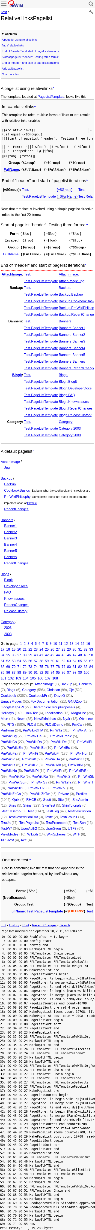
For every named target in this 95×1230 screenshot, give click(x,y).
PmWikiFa (8, 753)
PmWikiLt (8, 765)
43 (52, 655)
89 (25, 672)
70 (13, 667)
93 (47, 672)
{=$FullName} (67, 196)
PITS (10, 724)
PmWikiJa (52, 759)
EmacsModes (11, 701)
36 (13, 655)
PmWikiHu (78, 753)
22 (30, 649)
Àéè (24, 840)
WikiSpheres (56, 834)
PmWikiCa (33, 736)
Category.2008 (70, 435)
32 (85, 649)
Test (4, 12)
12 (66, 644)
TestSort (79, 823)
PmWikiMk (53, 765)
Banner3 (10, 538)
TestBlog (52, 811)
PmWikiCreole (61, 736)
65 (80, 661)
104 (25, 678)
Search (64, 925)
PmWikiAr (80, 730)
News (21, 719)
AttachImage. (69, 274)
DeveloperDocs (16, 586)
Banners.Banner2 (72, 335)
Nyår (66, 719)
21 (25, 649)
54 (19, 661)
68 (2, 667)
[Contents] (53, 89)
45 (63, 655)
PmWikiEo (37, 748)
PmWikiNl (75, 765)
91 (36, 672)
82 (80, 667)
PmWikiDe (58, 742)
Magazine (78, 713)
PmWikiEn (15, 748)
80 (69, 667)
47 (74, 655)
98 (74, 672)
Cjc (71, 690)
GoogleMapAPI (12, 707)
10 (55, 644)
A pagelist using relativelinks (19, 39)
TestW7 (6, 828)
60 (52, 661)
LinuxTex (31, 713)
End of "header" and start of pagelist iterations (30, 51)
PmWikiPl (31, 771)
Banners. (65, 321)
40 (36, 655)
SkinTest (48, 805)
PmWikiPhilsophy (17, 497)
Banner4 (10, 544)
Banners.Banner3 (72, 341)
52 (8, 661)
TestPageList (29, 823)
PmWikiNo (9, 771)
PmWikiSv (39, 782)
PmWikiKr (76, 759)
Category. (66, 422)
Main (4, 719)
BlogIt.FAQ (67, 395)
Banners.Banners (72, 361)
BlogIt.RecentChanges (76, 408)
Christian (53, 690)
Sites (12, 805)
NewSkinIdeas (45, 719)
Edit (3, 925)
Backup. (65, 288)
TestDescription (79, 811)
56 (30, 661)
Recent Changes (44, 925)
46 (69, 655)
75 (41, 667)
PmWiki (32, 503)
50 (91, 655)
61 (58, 661)
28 (63, 649)
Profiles (81, 794)
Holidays (7, 713)
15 (82, 644)
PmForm (7, 730)
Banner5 (10, 551)
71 (19, 667)
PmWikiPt (54, 771)
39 (30, 655)
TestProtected (56, 823)
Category (8, 622)
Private (63, 794)
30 (74, 649)
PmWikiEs (62, 748)
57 (36, 661)
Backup (6, 478)
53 (13, 661)
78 (58, 667)
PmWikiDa (34, 742)
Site (61, 800)
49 (85, 655)
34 (2, 655)
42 (47, 655)
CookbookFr (38, 696)
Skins (27, 805)
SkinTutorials (71, 805)
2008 (8, 634)
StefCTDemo (11, 811)
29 (69, 649)
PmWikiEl (84, 742)
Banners (7, 520)
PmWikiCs (9, 742)
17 (2, 649)
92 (41, 672)
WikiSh (32, 834)
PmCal (77, 724)
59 (47, 661)
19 (13, 649)
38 (25, 655)
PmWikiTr (14, 788)
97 (69, 672)
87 (13, 672)
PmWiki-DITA (33, 730)
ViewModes (9, 834)
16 (88, 644)
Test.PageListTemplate (39, 196)
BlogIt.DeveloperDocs (75, 388)
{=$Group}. (65, 190)
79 (63, 667)
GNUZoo (75, 701)
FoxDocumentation (45, 701)
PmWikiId (8, 759)
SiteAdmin (80, 800)
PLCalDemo (54, 724)
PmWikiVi (58, 788)
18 (8, 649)
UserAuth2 (29, 828)
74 (36, 667)
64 (74, 661)
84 (91, 667)
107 (47, 678)
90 (30, 672)
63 (69, 661)
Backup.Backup (71, 294)
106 (40, 678)
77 (52, 667)
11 (60, 644)
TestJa (6, 823)
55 (25, 661)
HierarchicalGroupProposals (54, 707)
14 (77, 644)
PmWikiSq (16, 782)
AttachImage (12, 274)
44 (58, 655)
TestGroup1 (68, 817)
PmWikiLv (30, 765)
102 (11, 678)
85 (2, 672)
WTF (76, 834)
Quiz (15, 800)
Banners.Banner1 (72, 328)
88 (19, 672)
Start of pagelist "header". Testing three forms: (30, 57)
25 (47, 649)
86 (8, 672)
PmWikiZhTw (40, 794)
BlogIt (17, 375)
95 (58, 672)
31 (80, 649)
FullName (11, 169)
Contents (11, 34)
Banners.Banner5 (72, 355)
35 (8, 655)
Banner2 (10, 532)
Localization (53, 713)
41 (41, 655)
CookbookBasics (17, 490)
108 (55, 678)
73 (30, 667)
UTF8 (72, 828)
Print (25, 925)
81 (74, 667)
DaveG (59, 696)
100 (86, 672)
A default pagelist (12, 68)
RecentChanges (16, 509)
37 (19, 655)
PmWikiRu (40, 776)
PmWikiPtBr (78, 771)
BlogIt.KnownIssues (74, 402)
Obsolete (86, 719)
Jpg (7, 467)
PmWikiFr (52, 753)
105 (33, 678)
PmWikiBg (9, 736)
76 (47, 667)
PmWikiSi (63, 776)
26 (52, 649)
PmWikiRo (17, 776)
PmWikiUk (36, 788)
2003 (8, 628)
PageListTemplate (51, 96)
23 (36, 649)
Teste (49, 817)
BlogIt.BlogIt (68, 381)
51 (2, 661)
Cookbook (8, 696)
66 (85, 661)
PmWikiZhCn (11, 794)
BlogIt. (63, 375)
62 (63, 661)
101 (3, 678)
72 (25, 667)
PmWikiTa (63, 782)
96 (63, 672)
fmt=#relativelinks (13, 45)
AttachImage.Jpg (71, 281)
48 (80, 655)
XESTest (7, 840)
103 (18, 678)
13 (71, 644)
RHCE (31, 800)
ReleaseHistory (15, 611)
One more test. (11, 74)
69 (8, 667)
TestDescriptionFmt (23, 817)
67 (91, 661)
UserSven (53, 828)
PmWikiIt (29, 759)
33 (91, 649)
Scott (47, 800)
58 (41, 661)
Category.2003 (70, 428)
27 (58, 649)
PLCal (31, 724)
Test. (25, 190)
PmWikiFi (30, 753)
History (14, 925)
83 (85, 667)
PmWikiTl (85, 782)
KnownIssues (14, 598)
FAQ (7, 592)
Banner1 (10, 526)
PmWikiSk (86, 776)
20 (19, 649)
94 (52, 672)
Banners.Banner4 (72, 348)
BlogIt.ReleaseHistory (75, 415)
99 (80, 672)
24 (41, 649)
